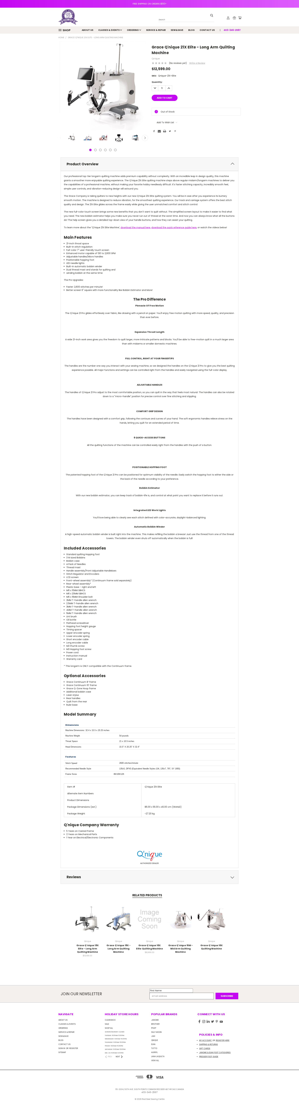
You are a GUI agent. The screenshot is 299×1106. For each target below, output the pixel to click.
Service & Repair (156, 30)
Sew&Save (177, 30)
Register (73, 1048)
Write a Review (197, 63)
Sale (107, 1024)
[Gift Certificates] (234, 17)
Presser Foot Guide (208, 1056)
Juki (153, 1036)
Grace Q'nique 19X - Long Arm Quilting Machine (119, 948)
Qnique (154, 1040)
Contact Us (207, 30)
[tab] (149, 164)
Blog (191, 30)
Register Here (222, 1040)
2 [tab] (95, 150)
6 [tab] (115, 150)
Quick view (88, 916)
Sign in (62, 1048)
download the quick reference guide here (174, 227)
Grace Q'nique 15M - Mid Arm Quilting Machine (180, 948)
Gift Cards (204, 1048)
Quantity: (157, 82)
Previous (61, 138)
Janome (155, 1020)
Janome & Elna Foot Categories (215, 1052)
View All (155, 1060)
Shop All (109, 1028)
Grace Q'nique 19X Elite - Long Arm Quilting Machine (87, 948)
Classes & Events (109, 30)
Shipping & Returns (208, 1044)
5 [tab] (110, 150)
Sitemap (62, 1052)
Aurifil (154, 1052)
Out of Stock (87, 921)
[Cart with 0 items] (239, 17)
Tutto (154, 1048)
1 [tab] (90, 150)
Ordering (133, 30)
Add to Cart (149, 921)
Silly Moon (156, 1032)
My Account (205, 1040)
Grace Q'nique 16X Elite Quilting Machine (149, 947)
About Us (87, 30)
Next (145, 138)
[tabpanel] (72, 137)
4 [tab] (105, 150)
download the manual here (135, 227)
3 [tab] (100, 150)
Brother (155, 1024)
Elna (153, 1044)
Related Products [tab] (147, 895)
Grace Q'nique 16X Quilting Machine (211, 947)
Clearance (110, 1020)
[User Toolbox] (228, 17)
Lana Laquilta (157, 1056)
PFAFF (153, 1028)
